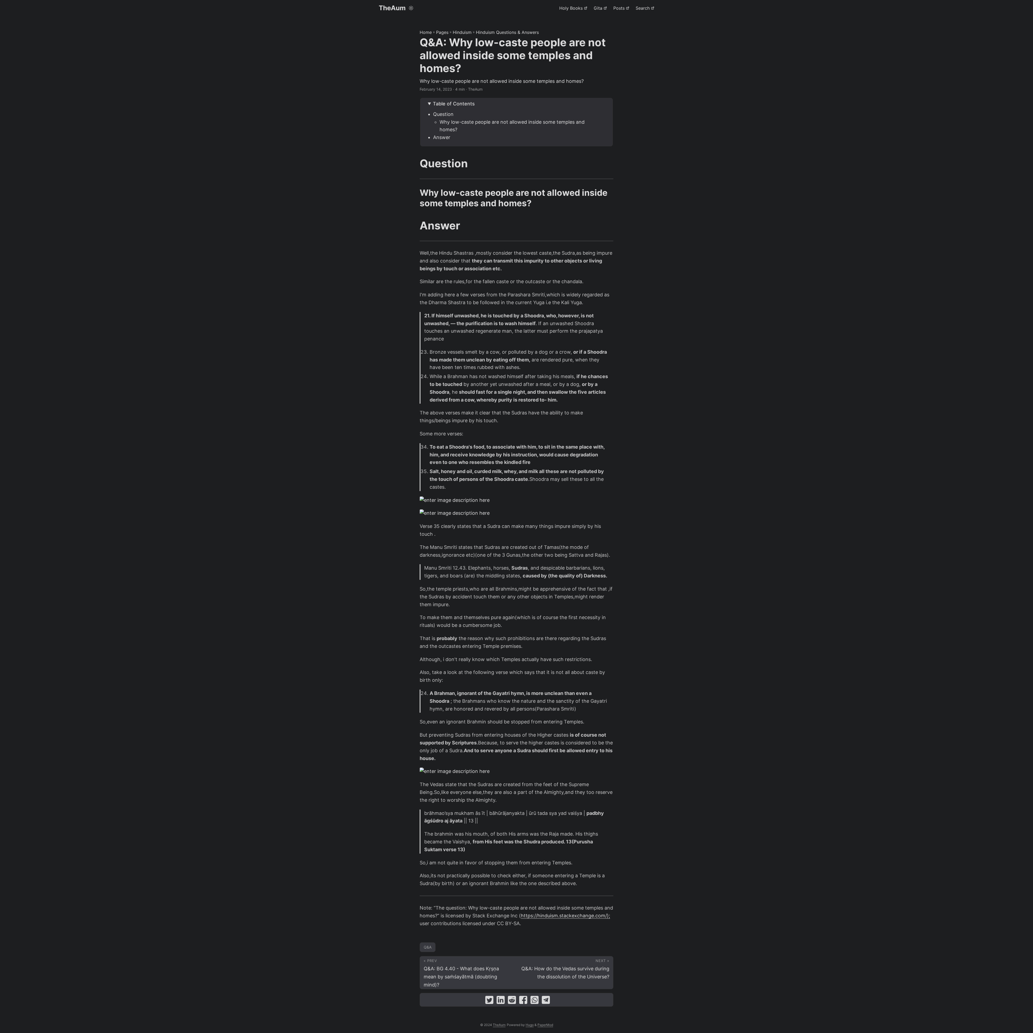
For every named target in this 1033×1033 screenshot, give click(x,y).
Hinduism (462, 32)
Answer (441, 137)
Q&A (427, 947)
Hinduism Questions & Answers (507, 32)
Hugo (530, 1025)
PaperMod (545, 1025)
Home (426, 32)
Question (443, 114)
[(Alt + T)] (411, 8)
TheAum (392, 8)
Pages (442, 32)
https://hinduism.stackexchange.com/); (565, 915)
